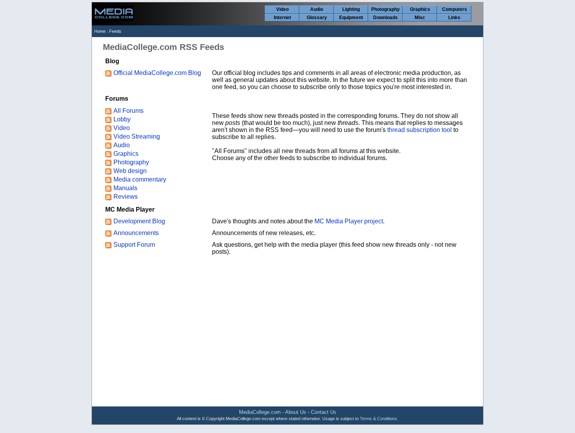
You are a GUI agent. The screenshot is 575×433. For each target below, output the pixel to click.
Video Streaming (136, 136)
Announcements (136, 233)
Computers (454, 9)
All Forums (128, 110)
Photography (385, 9)
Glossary (317, 17)
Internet (282, 17)
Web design (130, 170)
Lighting (351, 9)
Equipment (351, 17)
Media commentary (139, 179)
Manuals (125, 188)
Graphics (420, 9)
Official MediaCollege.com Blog (157, 72)
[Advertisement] (287, 343)
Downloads (385, 17)
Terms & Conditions (378, 418)
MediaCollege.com (260, 412)
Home (100, 31)
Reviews (125, 196)
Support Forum (134, 244)
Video (282, 9)
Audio (316, 9)
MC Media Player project (348, 221)
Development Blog (139, 221)
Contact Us (323, 412)
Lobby (122, 119)
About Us (295, 412)
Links (454, 17)
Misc (420, 17)
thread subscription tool (419, 130)
